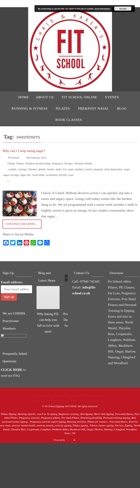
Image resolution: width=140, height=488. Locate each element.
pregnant (98, 166)
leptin (59, 166)
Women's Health (83, 161)
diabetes (32, 166)
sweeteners (52, 171)
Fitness (20, 161)
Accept (122, 8)
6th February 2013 (36, 157)
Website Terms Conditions (88, 393)
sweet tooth (38, 171)
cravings (22, 166)
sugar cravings (11, 171)
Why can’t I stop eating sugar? (24, 151)
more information (102, 8)
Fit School (13, 157)
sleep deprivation (113, 166)
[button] (66, 271)
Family (11, 161)
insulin (50, 166)
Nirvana (69, 435)
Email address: (12, 277)
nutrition (79, 166)
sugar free (25, 171)
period (88, 166)
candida (12, 166)
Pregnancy (57, 161)
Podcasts (61, 393)
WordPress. (81, 435)
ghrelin (42, 166)
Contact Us (43, 393)
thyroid (63, 171)
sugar (126, 166)
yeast (70, 171)
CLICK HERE (11, 365)
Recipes (68, 161)
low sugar (68, 166)
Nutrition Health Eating (37, 161)
